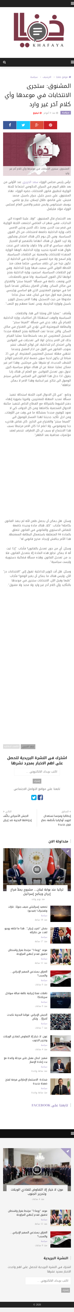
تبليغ (36, 113)
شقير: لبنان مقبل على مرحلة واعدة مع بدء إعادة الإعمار (25, 1059)
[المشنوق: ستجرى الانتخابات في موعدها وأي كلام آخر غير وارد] (37, 154)
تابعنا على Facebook (50, 1105)
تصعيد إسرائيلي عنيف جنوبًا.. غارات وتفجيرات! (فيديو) (27, 908)
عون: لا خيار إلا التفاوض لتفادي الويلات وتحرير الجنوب (25, 1038)
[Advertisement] (37, 480)
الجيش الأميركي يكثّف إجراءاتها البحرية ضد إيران (17, 818)
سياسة (34, 77)
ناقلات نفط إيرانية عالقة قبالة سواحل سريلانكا (26, 995)
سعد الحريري (30, 182)
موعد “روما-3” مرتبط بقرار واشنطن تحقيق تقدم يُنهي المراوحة (27, 951)
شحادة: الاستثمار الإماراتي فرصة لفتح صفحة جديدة (26, 1081)
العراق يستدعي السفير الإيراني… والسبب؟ (28, 973)
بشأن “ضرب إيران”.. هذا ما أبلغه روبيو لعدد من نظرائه (26, 930)
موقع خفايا (62, 77)
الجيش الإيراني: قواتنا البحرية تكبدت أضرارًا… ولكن (27, 1016)
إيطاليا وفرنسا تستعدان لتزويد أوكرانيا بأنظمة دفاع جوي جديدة (56, 820)
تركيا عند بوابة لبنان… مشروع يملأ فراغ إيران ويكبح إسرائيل (37, 892)
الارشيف (47, 77)
